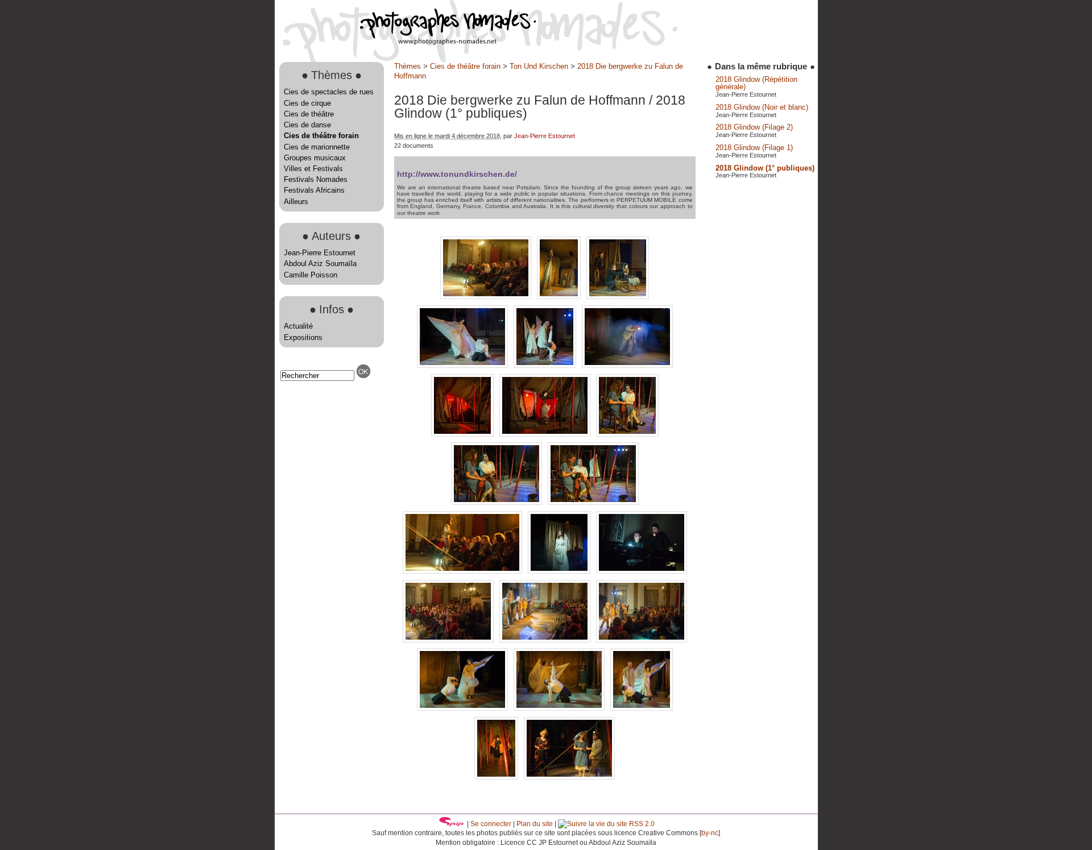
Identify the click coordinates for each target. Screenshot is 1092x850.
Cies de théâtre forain (321, 135)
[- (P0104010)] (497, 502)
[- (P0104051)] (569, 777)
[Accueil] (405, 42)
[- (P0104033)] (560, 708)
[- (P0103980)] (618, 296)
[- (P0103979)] (560, 296)
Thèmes (407, 66)
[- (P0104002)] (463, 434)
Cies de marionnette (317, 147)
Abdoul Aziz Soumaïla (320, 263)
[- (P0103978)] (487, 296)
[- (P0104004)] (546, 434)
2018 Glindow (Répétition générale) (756, 83)
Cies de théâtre (309, 114)
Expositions (303, 337)
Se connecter (490, 823)
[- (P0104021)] (546, 640)
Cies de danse (307, 125)
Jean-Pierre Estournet (319, 252)
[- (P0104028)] (641, 640)
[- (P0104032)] (463, 708)
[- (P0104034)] (642, 708)
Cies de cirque (307, 103)
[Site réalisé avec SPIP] (451, 823)
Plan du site (534, 823)
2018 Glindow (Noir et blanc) (761, 107)
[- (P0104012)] (463, 571)
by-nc (709, 833)
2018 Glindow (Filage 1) (754, 147)
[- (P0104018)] (641, 571)
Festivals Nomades (316, 179)
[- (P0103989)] (546, 365)
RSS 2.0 (641, 823)
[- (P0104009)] (627, 434)
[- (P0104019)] (449, 640)
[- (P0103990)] (627, 365)
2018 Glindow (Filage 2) (754, 127)
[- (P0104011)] (593, 502)
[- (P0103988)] (463, 365)
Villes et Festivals (313, 168)
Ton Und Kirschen (539, 66)
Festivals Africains (314, 190)
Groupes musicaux (315, 158)
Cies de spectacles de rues (329, 92)
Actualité (298, 326)
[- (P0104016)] (560, 571)
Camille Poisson (310, 275)
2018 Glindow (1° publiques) (764, 168)
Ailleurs (296, 201)
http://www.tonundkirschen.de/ (457, 174)
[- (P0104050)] (497, 777)
